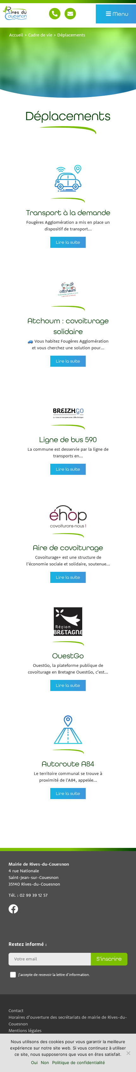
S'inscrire (109, 958)
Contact (70, 13)
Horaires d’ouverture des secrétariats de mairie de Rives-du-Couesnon (68, 1020)
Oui (34, 1062)
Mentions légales (25, 1030)
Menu (120, 13)
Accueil (16, 35)
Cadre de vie (40, 35)
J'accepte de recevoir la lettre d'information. (54, 974)
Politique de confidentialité (78, 1062)
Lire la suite (68, 242)
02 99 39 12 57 (54, 13)
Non (45, 1062)
